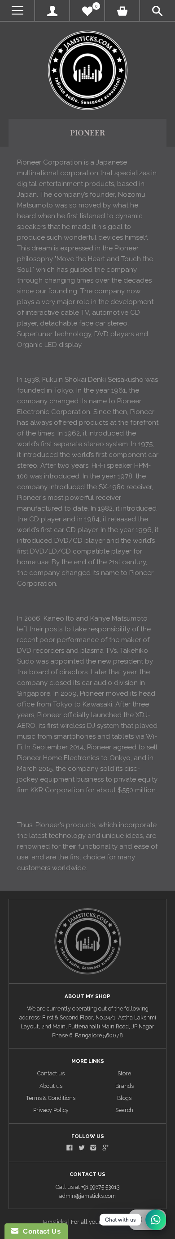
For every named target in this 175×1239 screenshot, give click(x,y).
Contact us (51, 1073)
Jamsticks (54, 1221)
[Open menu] (17, 10)
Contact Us (39, 1231)
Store (124, 1073)
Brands (124, 1086)
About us (50, 1086)
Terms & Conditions (50, 1098)
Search (124, 1110)
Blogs (124, 1098)
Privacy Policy (51, 1110)
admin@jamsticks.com (87, 1195)
